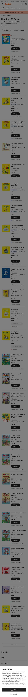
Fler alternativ (14, 694)
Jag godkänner (14, 690)
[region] (14, 681)
